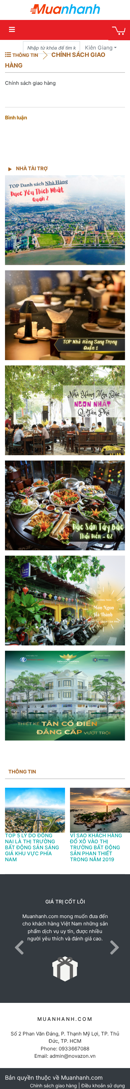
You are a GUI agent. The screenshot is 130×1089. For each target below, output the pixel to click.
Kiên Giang (99, 47)
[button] (17, 938)
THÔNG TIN (25, 55)
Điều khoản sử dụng (103, 1085)
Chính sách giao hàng (53, 1085)
